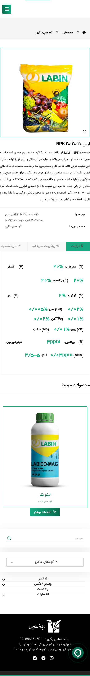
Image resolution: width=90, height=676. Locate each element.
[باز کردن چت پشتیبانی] (78, 653)
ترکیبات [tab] (75, 246)
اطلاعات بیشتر (42, 512)
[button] (6, 9)
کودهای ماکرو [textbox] (46, 562)
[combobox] (45, 562)
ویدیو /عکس (42, 584)
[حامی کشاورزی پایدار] (72, 9)
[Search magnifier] (9, 538)
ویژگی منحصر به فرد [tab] (43, 246)
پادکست (43, 589)
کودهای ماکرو (13, 226)
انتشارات (43, 594)
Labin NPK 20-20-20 (25, 214)
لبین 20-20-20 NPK (17, 220)
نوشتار (43, 579)
